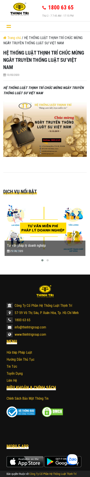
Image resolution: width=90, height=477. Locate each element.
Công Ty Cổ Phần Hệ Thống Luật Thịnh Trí (43, 305)
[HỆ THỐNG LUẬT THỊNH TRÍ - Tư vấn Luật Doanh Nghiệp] (19, 9)
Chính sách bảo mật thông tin (27, 398)
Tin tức (12, 366)
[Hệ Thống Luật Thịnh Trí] (45, 291)
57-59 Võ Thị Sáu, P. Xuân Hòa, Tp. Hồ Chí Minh (46, 313)
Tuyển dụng (15, 373)
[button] (42, 260)
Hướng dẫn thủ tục (21, 359)
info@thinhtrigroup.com (30, 327)
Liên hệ (12, 380)
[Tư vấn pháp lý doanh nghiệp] (45, 228)
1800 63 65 (22, 320)
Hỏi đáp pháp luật (19, 352)
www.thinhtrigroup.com (30, 334)
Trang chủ (14, 38)
